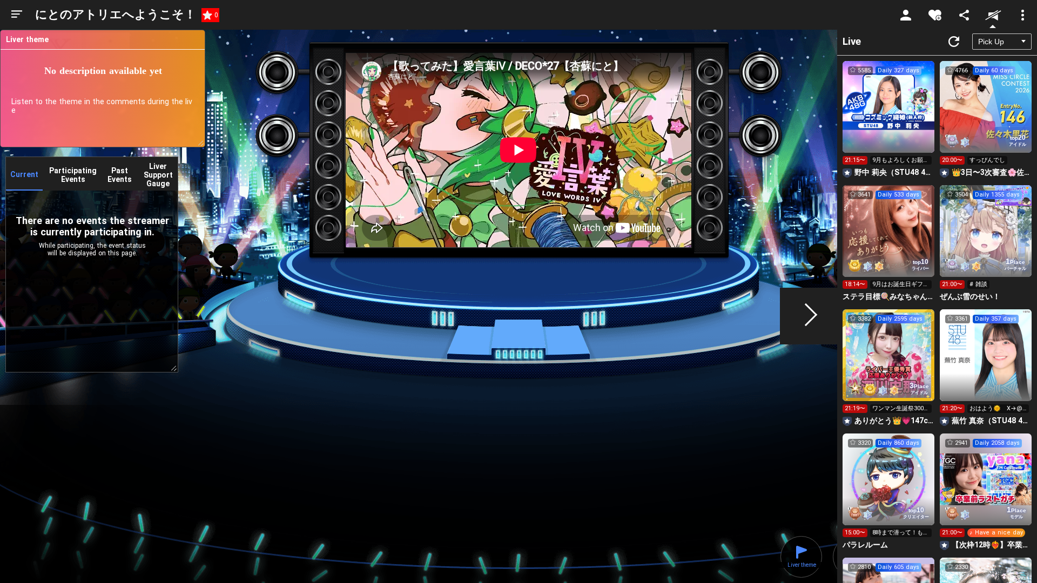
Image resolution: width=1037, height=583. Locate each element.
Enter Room (889, 116)
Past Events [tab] (119, 175)
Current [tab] (24, 174)
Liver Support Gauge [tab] (158, 175)
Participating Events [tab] (73, 175)
